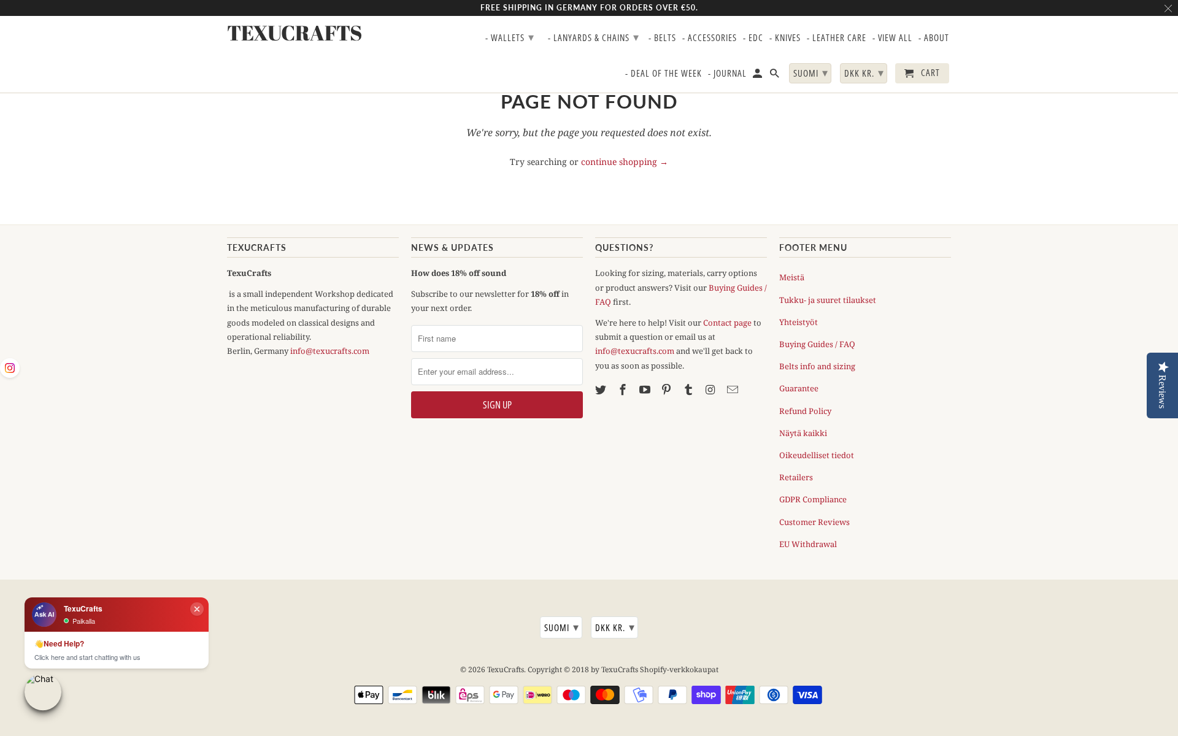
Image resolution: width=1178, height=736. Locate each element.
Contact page (727, 322)
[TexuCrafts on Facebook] (624, 389)
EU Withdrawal (808, 544)
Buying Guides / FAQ (817, 344)
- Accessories (709, 38)
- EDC (753, 38)
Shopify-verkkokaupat (679, 669)
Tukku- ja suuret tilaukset (827, 299)
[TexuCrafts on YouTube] (646, 389)
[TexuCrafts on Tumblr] (689, 389)
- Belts (662, 38)
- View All (892, 38)
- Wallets (509, 36)
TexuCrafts (505, 669)
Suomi (561, 626)
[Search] (775, 75)
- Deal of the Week (663, 73)
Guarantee (798, 388)
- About (933, 38)
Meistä (791, 277)
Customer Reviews (814, 521)
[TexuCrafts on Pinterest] (667, 389)
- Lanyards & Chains (593, 36)
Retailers (796, 477)
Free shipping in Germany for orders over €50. (589, 7)
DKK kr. (615, 626)
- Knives (785, 38)
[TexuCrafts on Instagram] (711, 389)
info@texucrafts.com (329, 350)
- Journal (727, 73)
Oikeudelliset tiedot (816, 455)
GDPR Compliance (813, 499)
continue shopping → (624, 161)
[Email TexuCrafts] (734, 389)
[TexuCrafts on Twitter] (602, 389)
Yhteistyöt (798, 322)
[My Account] (758, 75)
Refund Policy (805, 410)
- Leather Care (836, 38)
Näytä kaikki (803, 433)
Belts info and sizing (817, 366)
